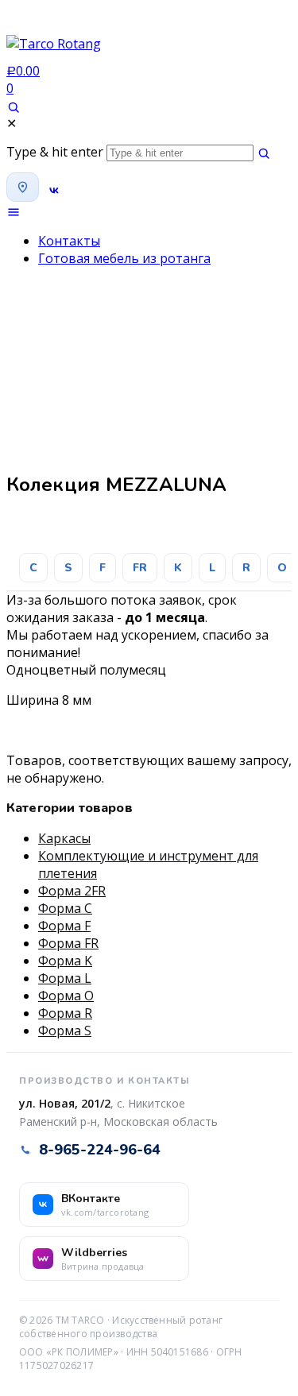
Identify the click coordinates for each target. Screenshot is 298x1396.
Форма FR (68, 943)
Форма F (64, 925)
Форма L (64, 978)
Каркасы (64, 838)
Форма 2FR (72, 890)
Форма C (65, 908)
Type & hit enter (54, 151)
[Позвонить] (65, 190)
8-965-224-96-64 (100, 1149)
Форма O (66, 995)
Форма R (65, 1013)
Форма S (64, 1030)
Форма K (65, 960)
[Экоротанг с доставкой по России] (53, 48)
